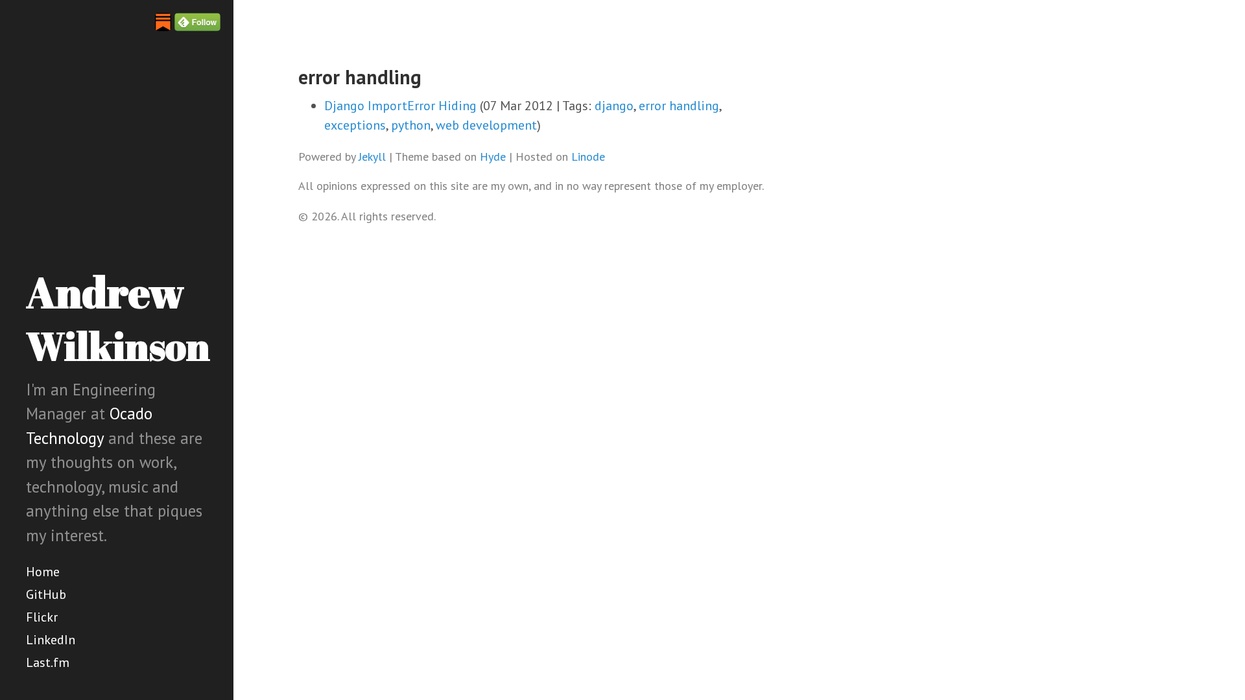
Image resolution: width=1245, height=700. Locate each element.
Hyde (493, 156)
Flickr (42, 617)
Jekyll (372, 156)
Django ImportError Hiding (400, 105)
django (614, 105)
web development (486, 125)
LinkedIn (50, 639)
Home (43, 571)
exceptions (355, 125)
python (411, 125)
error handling (679, 105)
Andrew (118, 317)
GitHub (46, 594)
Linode (588, 156)
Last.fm (47, 662)
